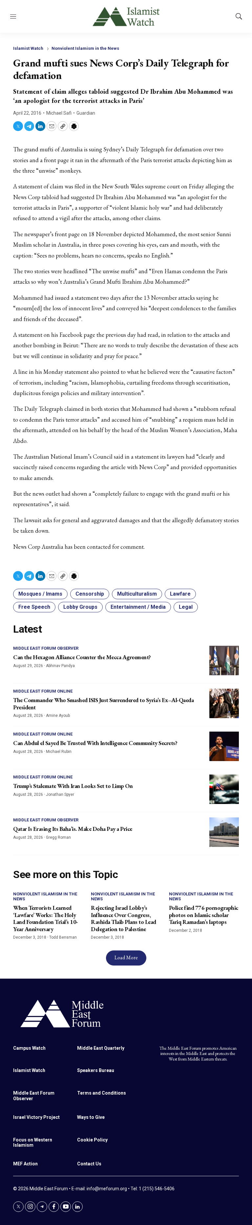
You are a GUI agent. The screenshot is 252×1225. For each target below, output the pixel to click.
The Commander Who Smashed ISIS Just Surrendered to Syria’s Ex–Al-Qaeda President (103, 703)
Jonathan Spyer (60, 794)
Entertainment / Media (138, 607)
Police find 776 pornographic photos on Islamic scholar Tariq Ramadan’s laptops (203, 915)
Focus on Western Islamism (32, 1142)
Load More (126, 957)
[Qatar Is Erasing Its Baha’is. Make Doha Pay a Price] (224, 832)
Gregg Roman (58, 837)
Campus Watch (29, 1048)
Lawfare (180, 594)
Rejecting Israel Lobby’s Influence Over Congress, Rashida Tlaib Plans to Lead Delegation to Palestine (123, 918)
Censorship (89, 594)
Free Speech (34, 607)
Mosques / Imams (40, 594)
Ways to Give (91, 1117)
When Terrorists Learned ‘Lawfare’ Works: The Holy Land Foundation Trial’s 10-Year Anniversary (45, 918)
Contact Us (89, 1163)
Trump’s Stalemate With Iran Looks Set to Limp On (73, 786)
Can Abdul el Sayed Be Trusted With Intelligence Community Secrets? (95, 743)
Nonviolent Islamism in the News (85, 48)
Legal (186, 607)
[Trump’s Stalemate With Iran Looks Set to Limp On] (224, 789)
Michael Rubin (59, 751)
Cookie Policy (92, 1139)
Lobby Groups (80, 607)
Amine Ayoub (58, 715)
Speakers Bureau (95, 1070)
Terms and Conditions (101, 1093)
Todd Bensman (63, 937)
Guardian (85, 113)
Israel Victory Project (36, 1117)
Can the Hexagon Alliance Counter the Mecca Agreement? (82, 657)
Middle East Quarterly (100, 1048)
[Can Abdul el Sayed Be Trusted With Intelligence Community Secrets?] (224, 746)
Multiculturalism (137, 594)
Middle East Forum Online (43, 691)
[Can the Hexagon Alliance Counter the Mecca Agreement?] (224, 660)
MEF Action (25, 1163)
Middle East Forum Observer (45, 648)
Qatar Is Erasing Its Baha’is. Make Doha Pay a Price (72, 829)
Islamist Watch (28, 48)
